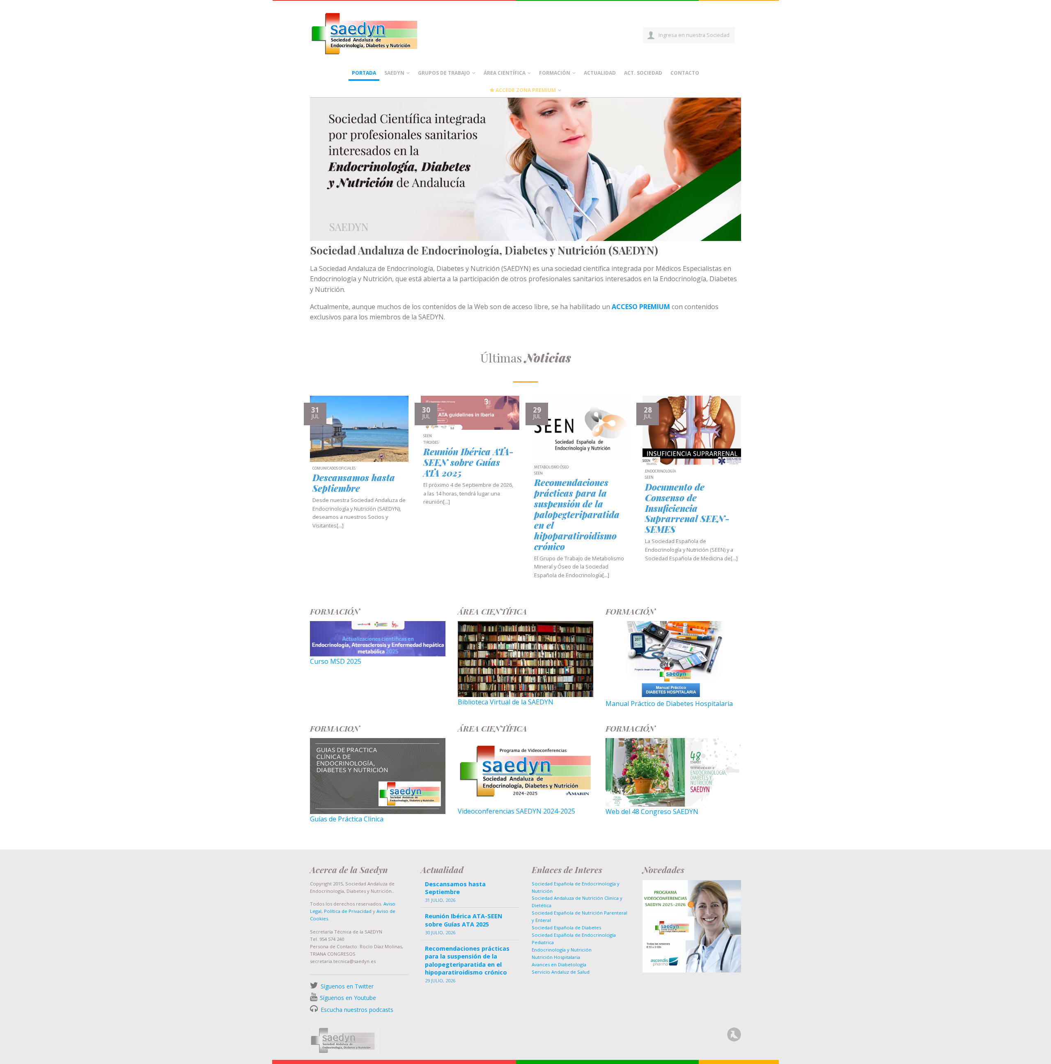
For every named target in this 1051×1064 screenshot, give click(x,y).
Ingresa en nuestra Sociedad (694, 35)
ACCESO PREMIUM (641, 306)
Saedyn (394, 72)
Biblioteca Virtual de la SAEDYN (505, 701)
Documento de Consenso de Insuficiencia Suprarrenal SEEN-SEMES (687, 508)
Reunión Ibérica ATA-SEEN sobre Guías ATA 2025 (468, 463)
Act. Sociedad (643, 72)
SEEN (427, 436)
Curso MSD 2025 (335, 661)
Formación (554, 72)
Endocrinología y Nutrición (562, 950)
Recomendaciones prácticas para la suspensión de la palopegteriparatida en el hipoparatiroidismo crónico (577, 514)
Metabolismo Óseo (551, 467)
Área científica (505, 72)
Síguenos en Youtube (348, 998)
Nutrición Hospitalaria (556, 957)
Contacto (684, 72)
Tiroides (430, 442)
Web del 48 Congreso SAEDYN (652, 811)
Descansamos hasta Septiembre (353, 483)
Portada (364, 72)
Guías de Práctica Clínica (346, 818)
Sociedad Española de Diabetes (566, 927)
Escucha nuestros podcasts (356, 1010)
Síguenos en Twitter (347, 986)
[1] (525, 234)
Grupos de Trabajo (444, 72)
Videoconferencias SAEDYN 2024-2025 (516, 811)
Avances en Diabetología (559, 964)
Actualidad (600, 72)
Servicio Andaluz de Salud (561, 972)
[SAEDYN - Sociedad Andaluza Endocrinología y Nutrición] (374, 32)
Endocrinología (660, 471)
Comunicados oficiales (334, 468)
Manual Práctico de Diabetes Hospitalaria (669, 703)
